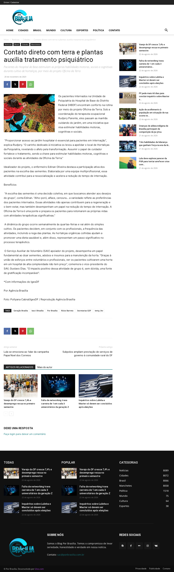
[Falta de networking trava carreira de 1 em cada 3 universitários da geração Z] (58, 385)
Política (98, 30)
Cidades (23, 30)
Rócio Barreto (67, 310)
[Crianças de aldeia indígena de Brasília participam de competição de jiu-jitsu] (127, 130)
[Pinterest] (22, 84)
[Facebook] (7, 84)
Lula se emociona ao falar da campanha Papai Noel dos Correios (26, 353)
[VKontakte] (156, 546)
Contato (114, 30)
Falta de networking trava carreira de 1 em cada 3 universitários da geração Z (55, 403)
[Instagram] (147, 546)
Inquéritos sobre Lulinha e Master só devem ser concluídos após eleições (95, 403)
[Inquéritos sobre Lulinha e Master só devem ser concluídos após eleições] (95, 385)
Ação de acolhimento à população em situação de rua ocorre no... (153, 112)
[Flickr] (139, 546)
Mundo (51, 30)
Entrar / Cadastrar (11, 2)
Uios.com (39, 568)
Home (9, 30)
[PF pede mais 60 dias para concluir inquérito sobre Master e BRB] (127, 98)
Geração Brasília (21, 310)
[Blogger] (122, 546)
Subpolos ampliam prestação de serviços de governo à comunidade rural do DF (87, 353)
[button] (166, 30)
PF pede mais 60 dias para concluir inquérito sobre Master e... (154, 96)
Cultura (66, 30)
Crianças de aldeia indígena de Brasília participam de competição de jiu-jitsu (153, 129)
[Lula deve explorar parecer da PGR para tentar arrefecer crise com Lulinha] (127, 163)
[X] (15, 84)
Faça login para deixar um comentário (25, 434)
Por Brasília (52, 310)
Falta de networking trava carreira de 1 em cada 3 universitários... (151, 64)
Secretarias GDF (84, 310)
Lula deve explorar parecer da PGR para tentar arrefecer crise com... (154, 161)
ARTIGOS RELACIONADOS (19, 367)
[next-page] (11, 414)
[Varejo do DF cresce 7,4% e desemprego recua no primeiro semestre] (21, 385)
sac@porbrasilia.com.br (70, 554)
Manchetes (35, 44)
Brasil (37, 30)
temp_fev (99, 310)
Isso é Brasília (38, 310)
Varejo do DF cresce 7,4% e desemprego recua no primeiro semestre (19, 403)
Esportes (82, 30)
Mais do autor (44, 367)
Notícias (16, 39)
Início (6, 39)
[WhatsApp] (30, 84)
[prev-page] (6, 414)
